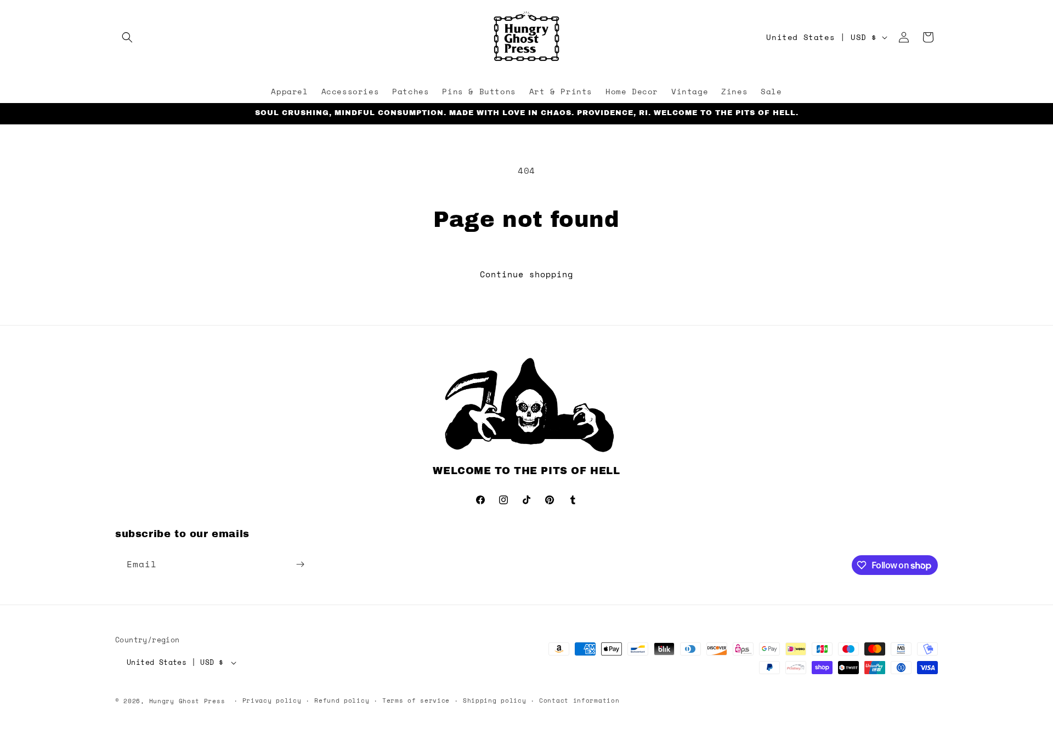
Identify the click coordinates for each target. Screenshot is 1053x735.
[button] (127, 37)
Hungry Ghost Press (187, 701)
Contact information (579, 700)
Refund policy (341, 700)
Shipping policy (494, 700)
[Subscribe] (300, 564)
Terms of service (416, 700)
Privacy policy (272, 700)
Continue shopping (526, 274)
